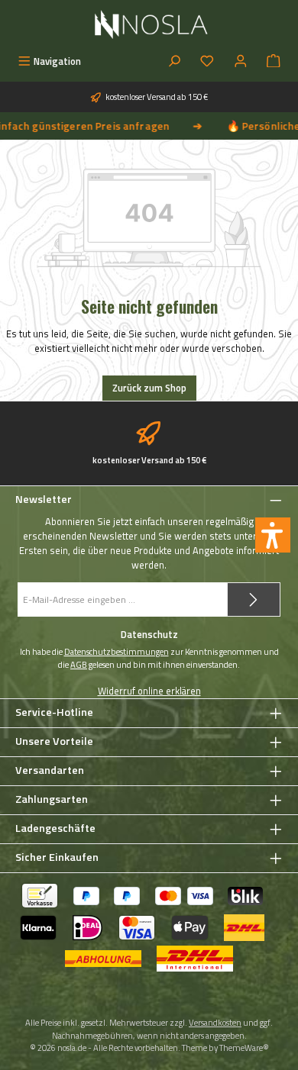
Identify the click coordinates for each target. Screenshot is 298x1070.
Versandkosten (215, 1022)
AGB (78, 665)
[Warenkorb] (273, 61)
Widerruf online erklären (149, 691)
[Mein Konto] (241, 61)
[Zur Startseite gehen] (149, 24)
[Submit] (253, 599)
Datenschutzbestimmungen (116, 652)
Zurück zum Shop (149, 387)
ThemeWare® (244, 1047)
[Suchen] (174, 61)
